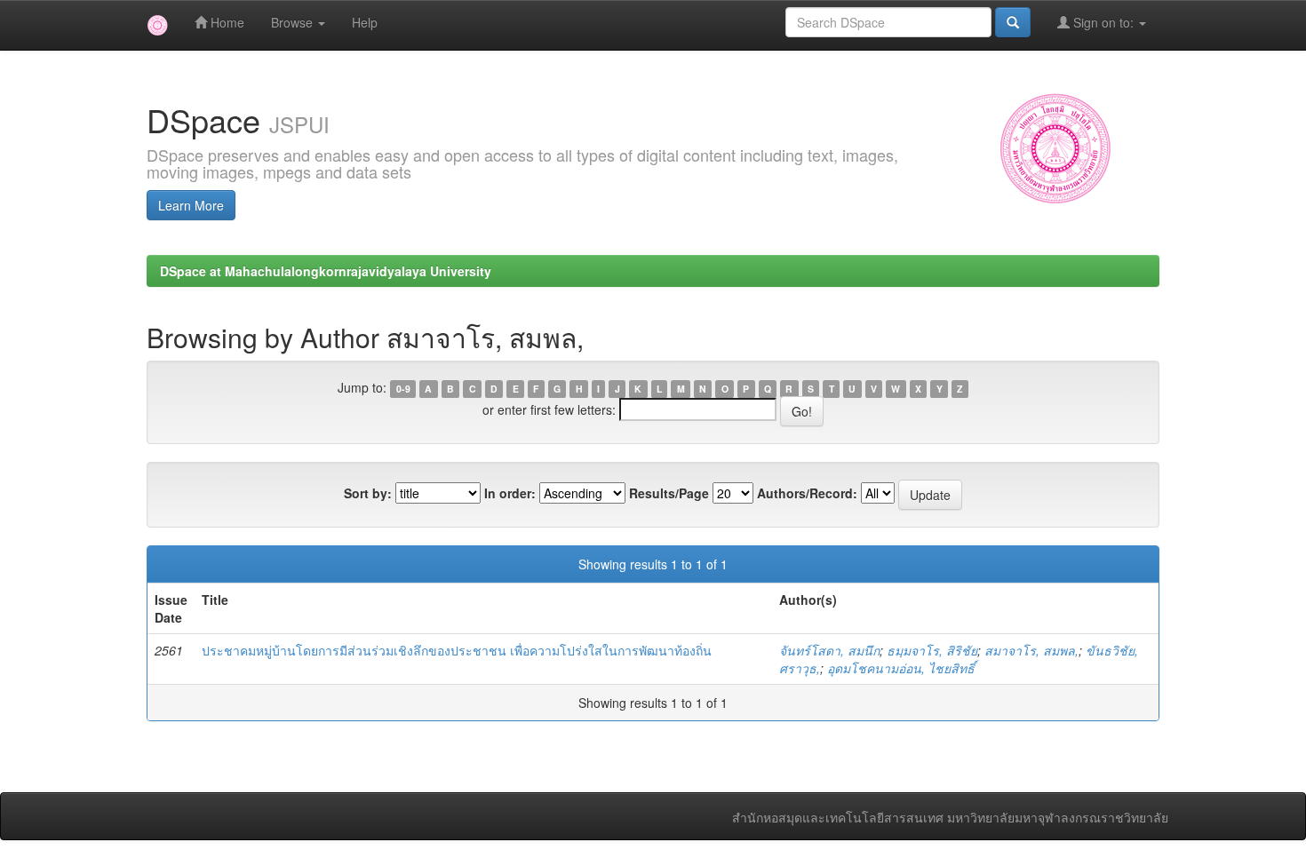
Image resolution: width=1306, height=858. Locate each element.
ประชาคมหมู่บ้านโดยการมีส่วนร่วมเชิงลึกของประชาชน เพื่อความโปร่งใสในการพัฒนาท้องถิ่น (457, 650)
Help (365, 22)
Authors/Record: (807, 493)
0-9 (403, 388)
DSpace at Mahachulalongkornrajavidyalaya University (325, 271)
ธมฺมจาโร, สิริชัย (932, 650)
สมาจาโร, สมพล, (1031, 650)
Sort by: (368, 493)
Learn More (191, 205)
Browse (293, 22)
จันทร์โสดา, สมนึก (829, 650)
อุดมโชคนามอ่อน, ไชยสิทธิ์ (901, 668)
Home (225, 22)
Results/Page (669, 493)
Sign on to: (1103, 22)
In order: (510, 493)
